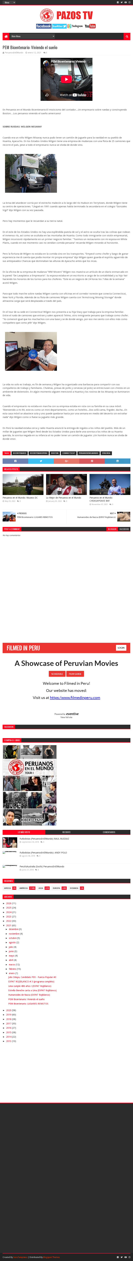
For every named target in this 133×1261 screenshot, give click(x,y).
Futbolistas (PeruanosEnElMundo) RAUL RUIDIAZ (44, 838)
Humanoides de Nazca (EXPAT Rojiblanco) (29, 994)
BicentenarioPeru (38, 453)
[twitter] (121, 2)
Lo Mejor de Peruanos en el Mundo (63, 497)
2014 (9, 1036)
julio (11, 947)
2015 (9, 1032)
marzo (12, 964)
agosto (12, 942)
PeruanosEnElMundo (88, 453)
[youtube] (125, 2)
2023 (9, 916)
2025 (9, 907)
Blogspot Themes (51, 1257)
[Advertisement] (66, 614)
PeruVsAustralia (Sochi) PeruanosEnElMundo (42, 866)
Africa (7, 888)
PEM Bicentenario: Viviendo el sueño (26, 999)
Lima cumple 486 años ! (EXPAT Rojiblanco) (29, 986)
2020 (9, 1010)
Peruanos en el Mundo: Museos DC (20, 497)
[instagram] (129, 2)
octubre (13, 938)
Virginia (106, 453)
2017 (9, 1023)
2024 (9, 912)
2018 (9, 1019)
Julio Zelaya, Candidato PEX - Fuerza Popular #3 (32, 977)
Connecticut (68, 453)
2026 (9, 903)
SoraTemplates (20, 1257)
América (23, 888)
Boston (54, 453)
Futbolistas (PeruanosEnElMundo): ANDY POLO (43, 852)
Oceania (74, 888)
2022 (9, 921)
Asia (41, 888)
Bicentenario (19, 453)
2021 (9, 925)
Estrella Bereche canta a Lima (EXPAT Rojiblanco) (32, 990)
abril (11, 960)
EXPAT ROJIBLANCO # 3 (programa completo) (31, 981)
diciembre (14, 929)
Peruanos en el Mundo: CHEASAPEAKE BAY (101, 499)
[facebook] (117, 2)
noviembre (14, 933)
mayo (12, 955)
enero (12, 973)
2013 (9, 1041)
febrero (13, 969)
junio (11, 951)
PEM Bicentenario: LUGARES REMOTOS (28, 1003)
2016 (9, 1028)
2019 (9, 1014)
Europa (56, 888)
